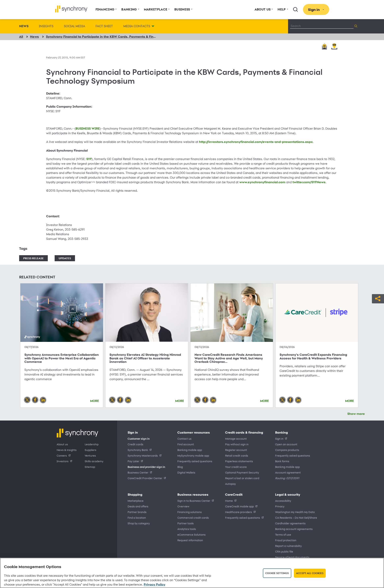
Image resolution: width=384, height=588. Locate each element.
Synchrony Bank (138, 450)
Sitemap (90, 466)
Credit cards (135, 444)
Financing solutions (189, 512)
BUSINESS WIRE (88, 128)
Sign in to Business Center (193, 500)
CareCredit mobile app (239, 506)
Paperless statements (239, 461)
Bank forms (282, 461)
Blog (180, 466)
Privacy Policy (154, 584)
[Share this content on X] (27, 400)
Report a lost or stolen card (242, 478)
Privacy (279, 506)
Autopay (230, 483)
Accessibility (283, 500)
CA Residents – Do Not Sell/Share (296, 517)
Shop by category (139, 523)
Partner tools (185, 523)
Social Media (74, 26)
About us (62, 444)
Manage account (236, 438)
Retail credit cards (236, 455)
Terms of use (283, 534)
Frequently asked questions (194, 461)
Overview (183, 506)
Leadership (92, 444)
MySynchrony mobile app (193, 455)
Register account (236, 450)
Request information (190, 540)
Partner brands (137, 512)
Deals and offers (138, 506)
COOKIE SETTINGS (277, 573)
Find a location (137, 517)
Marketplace (136, 500)
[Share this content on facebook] (35, 400)
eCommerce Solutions (191, 534)
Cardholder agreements (290, 523)
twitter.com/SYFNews (309, 182)
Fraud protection (285, 540)
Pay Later (133, 461)
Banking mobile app (189, 450)
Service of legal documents (292, 557)
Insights (46, 26)
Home (229, 500)
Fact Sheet (104, 26)
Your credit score (236, 466)
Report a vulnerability (288, 545)
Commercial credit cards (193, 517)
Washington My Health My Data (295, 512)
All (21, 37)
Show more (356, 414)
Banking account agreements (294, 529)
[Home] (71, 8)
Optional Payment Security (242, 472)
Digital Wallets (186, 472)
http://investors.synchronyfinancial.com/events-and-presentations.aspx (256, 142)
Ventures (90, 455)
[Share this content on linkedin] (43, 400)
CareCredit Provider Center (145, 478)
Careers (62, 455)
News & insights (67, 450)
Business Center (138, 472)
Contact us (184, 438)
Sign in (279, 438)
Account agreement (288, 472)
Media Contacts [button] (136, 26)
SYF (89, 159)
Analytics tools (186, 529)
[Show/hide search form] (295, 9)
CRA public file (284, 551)
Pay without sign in (237, 444)
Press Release (33, 258)
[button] (378, 298)
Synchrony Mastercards (143, 455)
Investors (63, 461)
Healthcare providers (238, 512)
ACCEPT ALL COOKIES (310, 573)
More (94, 401)
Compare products (287, 450)
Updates (65, 258)
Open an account (286, 444)
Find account (185, 444)
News (23, 26)
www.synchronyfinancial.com (262, 182)
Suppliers (90, 450)
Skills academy (94, 461)
